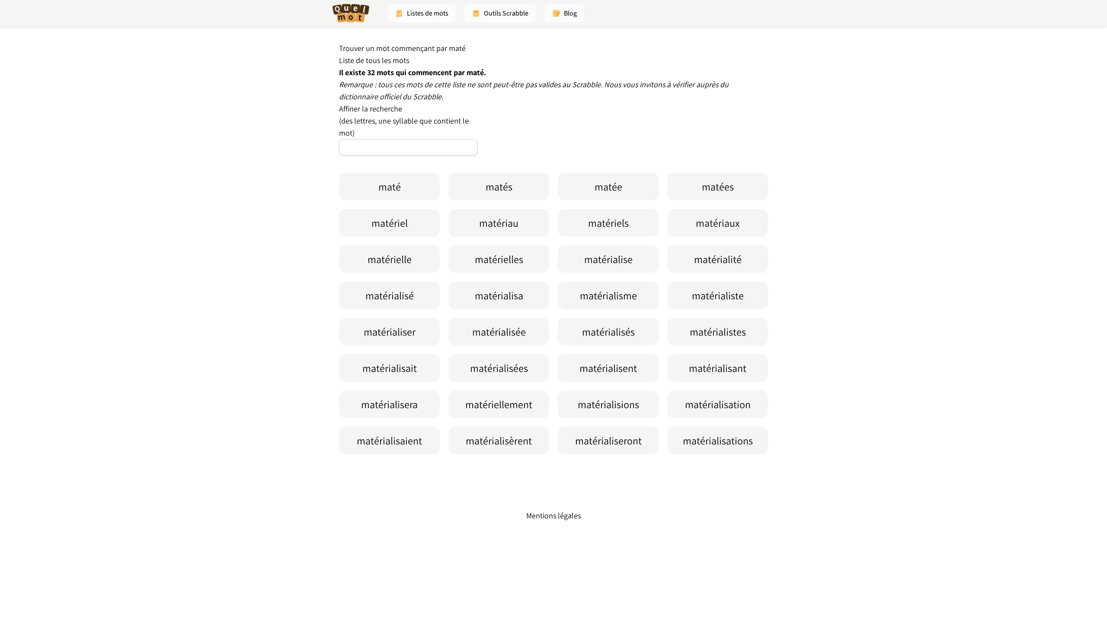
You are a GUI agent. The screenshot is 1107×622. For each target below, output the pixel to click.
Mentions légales (553, 515)
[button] (421, 13)
